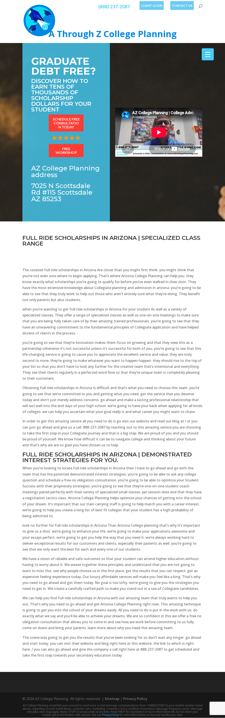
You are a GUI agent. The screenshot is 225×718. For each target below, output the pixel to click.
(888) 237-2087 (114, 6)
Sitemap (112, 698)
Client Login (151, 5)
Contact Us (182, 5)
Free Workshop (66, 151)
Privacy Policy (135, 698)
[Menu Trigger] (208, 54)
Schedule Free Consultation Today (66, 123)
